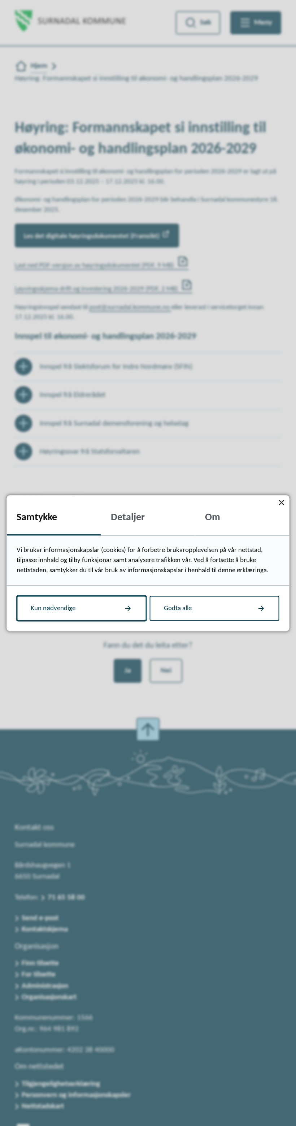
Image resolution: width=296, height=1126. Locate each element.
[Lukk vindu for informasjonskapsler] (281, 502)
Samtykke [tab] (37, 518)
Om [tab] (212, 518)
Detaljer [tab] (128, 518)
